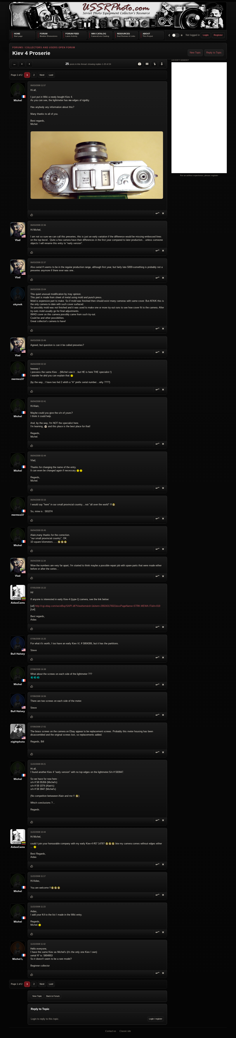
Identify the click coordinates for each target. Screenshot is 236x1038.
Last (51, 75)
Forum (43, 34)
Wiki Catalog (98, 34)
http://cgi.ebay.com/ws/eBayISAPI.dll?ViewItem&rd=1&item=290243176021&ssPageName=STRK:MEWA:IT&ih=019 (97, 606)
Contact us (110, 1031)
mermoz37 (17, 378)
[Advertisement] (199, 117)
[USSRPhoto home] (118, 16)
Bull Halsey (18, 653)
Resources (123, 34)
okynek (17, 304)
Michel (18, 100)
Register (218, 35)
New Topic (195, 52)
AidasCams (18, 602)
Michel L (17, 958)
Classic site (125, 1031)
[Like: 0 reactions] (32, 215)
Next (42, 75)
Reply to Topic (214, 52)
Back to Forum (53, 996)
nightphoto (18, 741)
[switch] (176, 35)
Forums (17, 47)
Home (17, 34)
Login (206, 35)
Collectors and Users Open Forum (50, 47)
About (146, 34)
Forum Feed (72, 34)
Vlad (17, 240)
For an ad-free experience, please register (199, 175)
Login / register (155, 1019)
